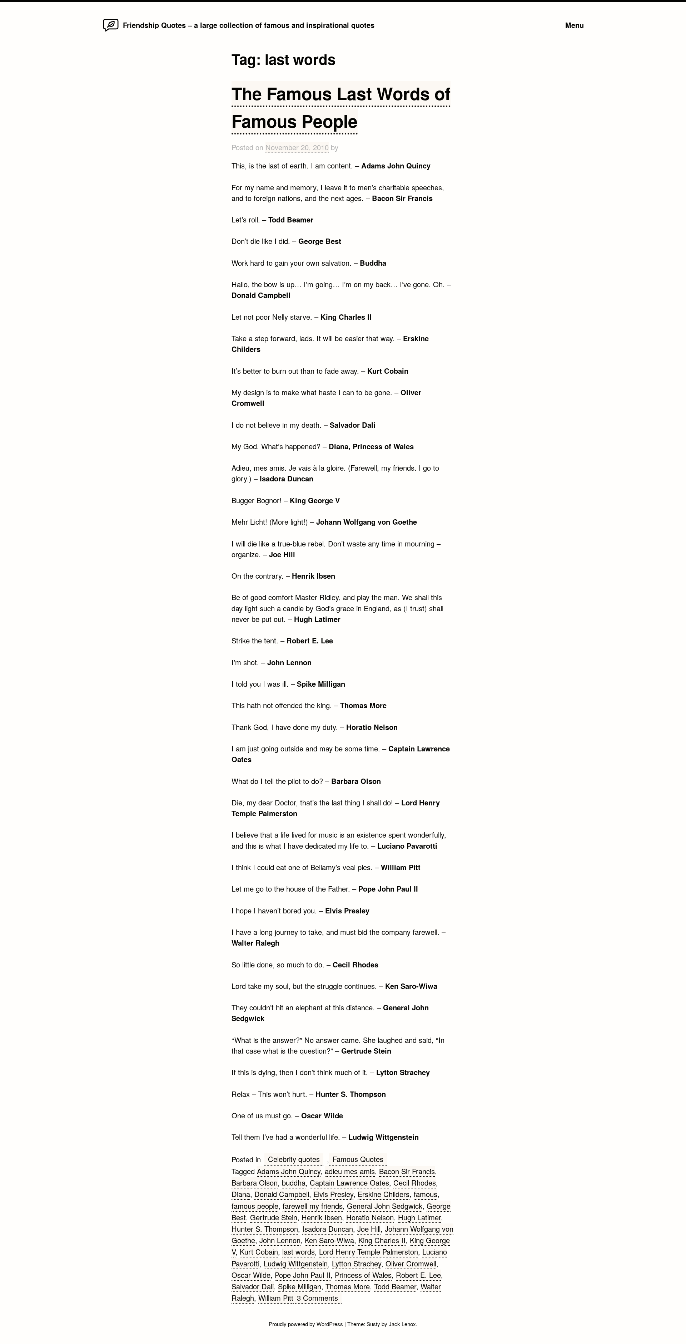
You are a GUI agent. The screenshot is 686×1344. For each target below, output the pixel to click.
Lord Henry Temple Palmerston (368, 1251)
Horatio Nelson (370, 1217)
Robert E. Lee (418, 1275)
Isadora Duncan (327, 1228)
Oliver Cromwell (411, 1263)
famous (425, 1194)
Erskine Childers (383, 1194)
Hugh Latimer (419, 1217)
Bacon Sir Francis (407, 1171)
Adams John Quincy (288, 1171)
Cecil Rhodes (414, 1182)
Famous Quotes (358, 1159)
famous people (255, 1206)
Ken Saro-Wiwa (329, 1240)
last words (298, 1251)
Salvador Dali (253, 1286)
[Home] (110, 31)
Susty (373, 1324)
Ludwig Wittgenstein (296, 1263)
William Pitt (275, 1298)
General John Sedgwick (384, 1206)
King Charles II (382, 1240)
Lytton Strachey (356, 1263)
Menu (574, 25)
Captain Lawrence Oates (349, 1182)
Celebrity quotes (294, 1159)
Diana (241, 1194)
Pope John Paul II (302, 1275)
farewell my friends (313, 1206)
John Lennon (279, 1240)
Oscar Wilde (251, 1275)
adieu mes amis (350, 1171)
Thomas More (347, 1286)
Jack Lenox (402, 1324)
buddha (293, 1182)
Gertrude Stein (273, 1217)
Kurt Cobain (259, 1251)
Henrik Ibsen (322, 1217)
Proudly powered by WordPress (306, 1324)
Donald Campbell (281, 1194)
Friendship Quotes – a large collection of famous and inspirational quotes (248, 25)
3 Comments (319, 1298)
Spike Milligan (299, 1286)
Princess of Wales (363, 1275)
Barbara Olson (255, 1182)
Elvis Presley (333, 1194)
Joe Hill (369, 1228)
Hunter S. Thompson (265, 1228)
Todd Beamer (395, 1286)
